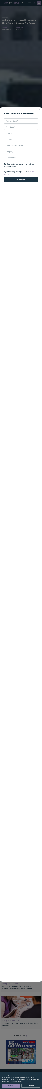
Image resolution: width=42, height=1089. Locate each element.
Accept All (11, 1086)
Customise (31, 1086)
